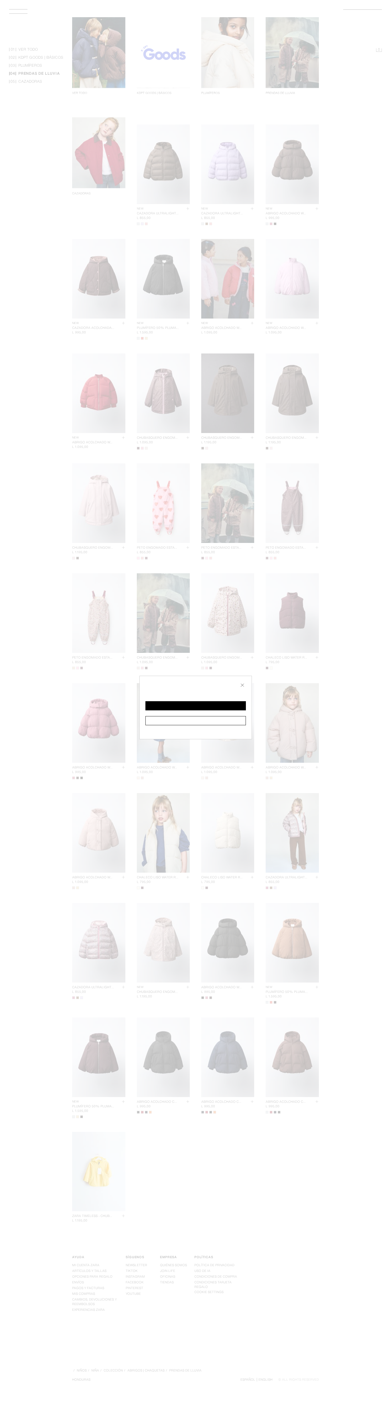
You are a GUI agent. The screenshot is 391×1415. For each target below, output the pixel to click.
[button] (195, 705)
